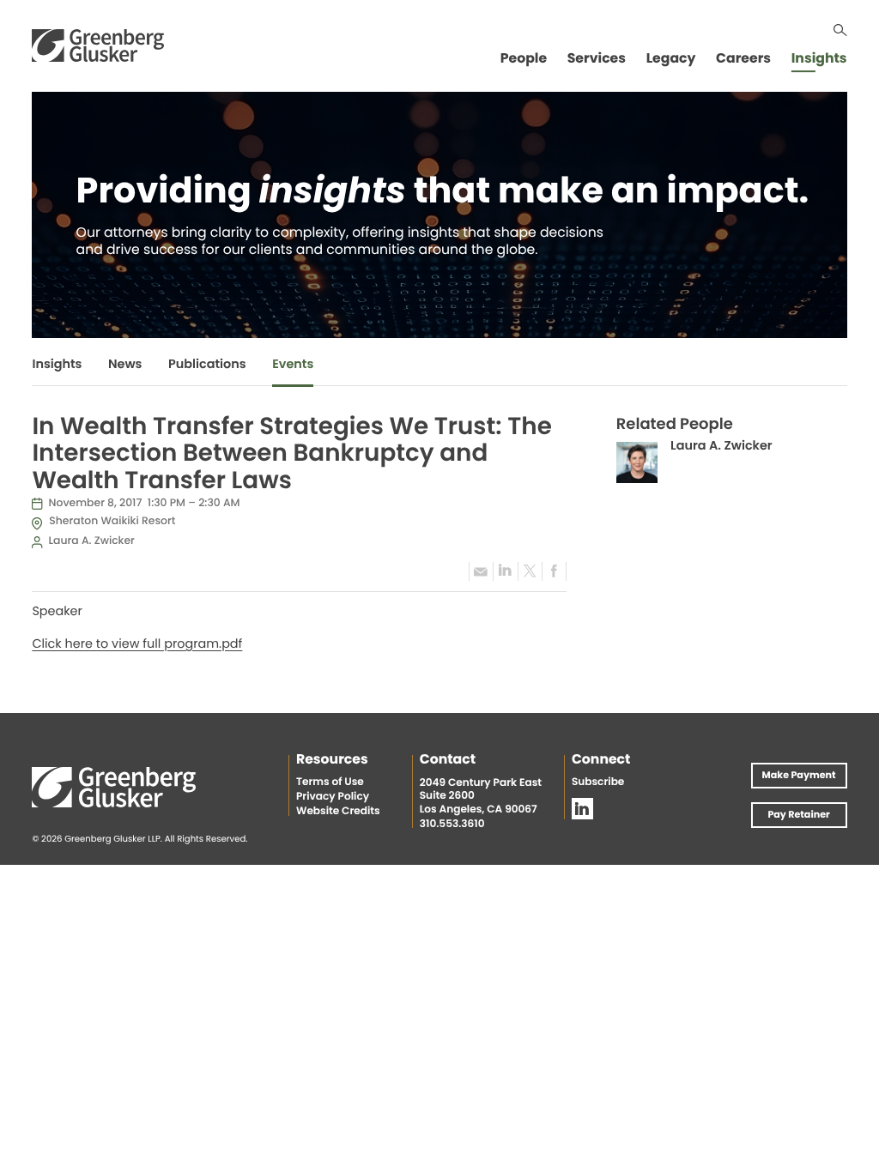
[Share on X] (530, 571)
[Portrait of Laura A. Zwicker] (637, 462)
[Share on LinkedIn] (505, 571)
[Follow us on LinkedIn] (582, 808)
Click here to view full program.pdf (137, 645)
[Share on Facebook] (554, 571)
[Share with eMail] (481, 571)
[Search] (840, 30)
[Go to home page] (97, 45)
